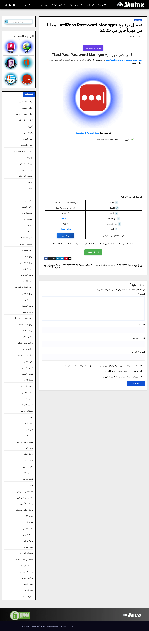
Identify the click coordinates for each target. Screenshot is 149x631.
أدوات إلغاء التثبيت (26, 102)
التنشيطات (29, 188)
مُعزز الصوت (28, 584)
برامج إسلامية (27, 250)
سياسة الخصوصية (53, 626)
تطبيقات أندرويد (27, 411)
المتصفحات (28, 219)
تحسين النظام (27, 367)
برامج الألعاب (28, 256)
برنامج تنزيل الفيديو (25, 355)
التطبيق (30, 182)
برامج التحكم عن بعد (25, 262)
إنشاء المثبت (28, 139)
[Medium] (6, 4)
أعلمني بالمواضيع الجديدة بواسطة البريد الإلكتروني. (122, 377)
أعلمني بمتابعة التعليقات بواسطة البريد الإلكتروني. (122, 371)
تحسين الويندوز (27, 374)
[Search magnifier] (6, 21)
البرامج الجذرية (27, 170)
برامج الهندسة (27, 306)
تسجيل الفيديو (27, 392)
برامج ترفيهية (28, 312)
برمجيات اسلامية (26, 330)
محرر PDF (28, 516)
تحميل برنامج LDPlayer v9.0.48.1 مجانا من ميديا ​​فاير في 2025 (69, 266)
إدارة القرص (28, 132)
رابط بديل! (65, 236)
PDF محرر (49, 5)
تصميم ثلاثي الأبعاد (26, 405)
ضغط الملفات (27, 460)
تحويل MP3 (28, 380)
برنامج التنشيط (27, 337)
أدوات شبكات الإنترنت (24, 120)
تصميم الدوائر (27, 398)
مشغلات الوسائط (26, 565)
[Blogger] (10, 4)
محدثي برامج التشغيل (24, 510)
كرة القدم (29, 485)
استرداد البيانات (27, 145)
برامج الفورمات (27, 275)
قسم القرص (28, 479)
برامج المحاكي (27, 293)
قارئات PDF (28, 473)
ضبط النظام (28, 454)
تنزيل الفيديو (28, 423)
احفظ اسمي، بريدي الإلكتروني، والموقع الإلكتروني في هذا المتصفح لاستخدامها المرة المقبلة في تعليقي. (102, 365)
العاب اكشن (28, 201)
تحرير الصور (28, 361)
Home (70, 626)
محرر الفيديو (28, 528)
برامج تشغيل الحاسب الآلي (22, 318)
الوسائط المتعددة (26, 244)
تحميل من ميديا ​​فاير (93, 48)
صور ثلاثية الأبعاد (26, 448)
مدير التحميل (28, 547)
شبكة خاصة (28, 436)
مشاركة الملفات (26, 553)
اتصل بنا (63, 626)
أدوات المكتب (27, 108)
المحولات (29, 231)
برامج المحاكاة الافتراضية (23, 287)
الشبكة (30, 194)
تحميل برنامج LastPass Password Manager (124, 60)
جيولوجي (29, 429)
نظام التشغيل (64, 5)
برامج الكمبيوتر (97, 5)
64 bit (63, 218)
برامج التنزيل (28, 269)
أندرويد (30, 126)
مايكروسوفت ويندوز (25, 497)
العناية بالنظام (27, 213)
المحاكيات (29, 225)
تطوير (31, 417)
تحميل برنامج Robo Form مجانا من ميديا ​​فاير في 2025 (117, 266)
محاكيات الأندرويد (26, 504)
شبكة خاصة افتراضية (24, 442)
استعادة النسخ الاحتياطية (23, 151)
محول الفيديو (28, 534)
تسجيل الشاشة (27, 386)
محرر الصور (28, 522)
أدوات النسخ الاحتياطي (24, 114)
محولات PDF (28, 541)
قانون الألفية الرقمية (38, 626)
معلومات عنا (26, 626)
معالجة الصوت (27, 578)
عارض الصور (28, 466)
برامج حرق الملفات (25, 324)
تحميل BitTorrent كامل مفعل (87, 133)
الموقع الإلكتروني (138, 352)
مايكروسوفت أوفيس (25, 491)
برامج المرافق (27, 299)
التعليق (141, 294)
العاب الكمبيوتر (80, 5)
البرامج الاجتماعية (26, 163)
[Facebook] (14, 4)
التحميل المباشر (93, 252)
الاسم (142, 324)
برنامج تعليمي (27, 349)
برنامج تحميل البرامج (25, 343)
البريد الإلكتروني (138, 338)
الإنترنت (30, 157)
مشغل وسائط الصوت (24, 559)
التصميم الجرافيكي (32, 5)
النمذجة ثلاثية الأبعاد (25, 238)
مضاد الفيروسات (26, 572)
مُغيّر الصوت (28, 590)
